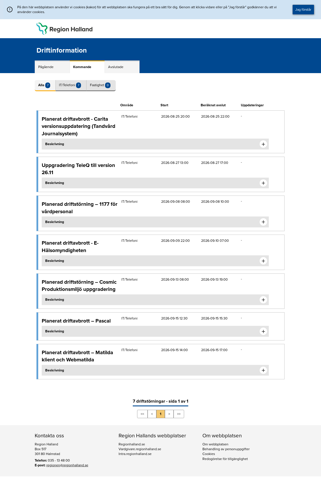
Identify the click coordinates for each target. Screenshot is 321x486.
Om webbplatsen (215, 444)
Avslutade (115, 67)
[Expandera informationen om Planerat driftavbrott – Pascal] (263, 331)
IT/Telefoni (67, 85)
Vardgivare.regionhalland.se (140, 449)
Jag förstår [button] (303, 9)
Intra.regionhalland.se (135, 454)
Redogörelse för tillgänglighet (225, 459)
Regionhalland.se (132, 444)
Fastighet (97, 85)
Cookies (208, 454)
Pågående (46, 67)
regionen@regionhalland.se (67, 465)
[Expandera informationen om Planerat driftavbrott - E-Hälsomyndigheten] (263, 260)
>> (179, 414)
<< (142, 414)
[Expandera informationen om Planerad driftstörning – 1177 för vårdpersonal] (263, 222)
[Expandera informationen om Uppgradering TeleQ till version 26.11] (263, 183)
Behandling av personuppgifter (226, 449)
